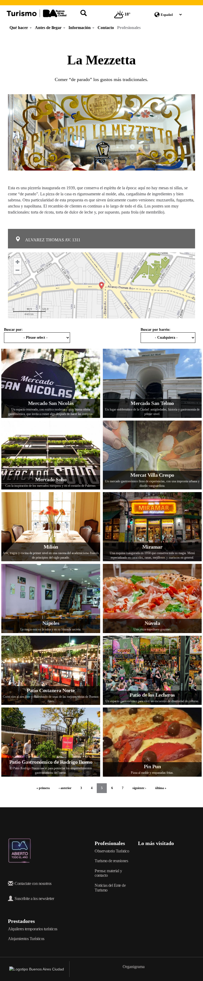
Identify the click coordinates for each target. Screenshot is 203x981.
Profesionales (129, 27)
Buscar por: (13, 330)
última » (160, 788)
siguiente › (139, 788)
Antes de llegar (49, 27)
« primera (43, 788)
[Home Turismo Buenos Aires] (36, 13)
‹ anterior (65, 788)
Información (80, 27)
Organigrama (134, 966)
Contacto (106, 27)
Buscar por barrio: (155, 330)
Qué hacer (19, 27)
